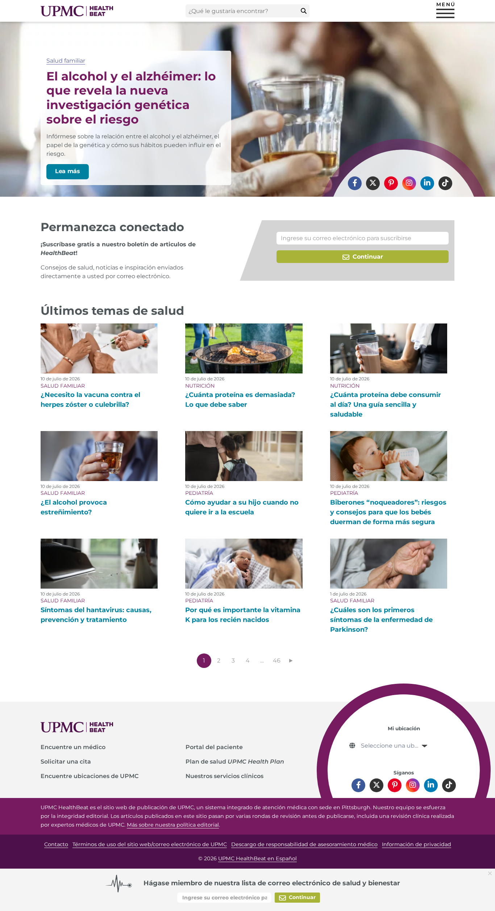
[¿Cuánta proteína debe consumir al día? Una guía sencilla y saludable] (388, 348)
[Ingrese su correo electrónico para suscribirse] (362, 238)
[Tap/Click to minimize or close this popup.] (491, 873)
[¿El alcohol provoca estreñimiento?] (99, 456)
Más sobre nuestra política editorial (173, 825)
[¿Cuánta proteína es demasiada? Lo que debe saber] (243, 348)
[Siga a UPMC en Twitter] (373, 183)
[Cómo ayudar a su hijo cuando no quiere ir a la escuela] (243, 456)
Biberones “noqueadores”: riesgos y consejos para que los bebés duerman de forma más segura (388, 512)
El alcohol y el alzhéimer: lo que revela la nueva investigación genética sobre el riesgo (131, 97)
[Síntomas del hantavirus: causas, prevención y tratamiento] (99, 564)
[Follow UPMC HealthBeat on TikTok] (445, 183)
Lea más (67, 171)
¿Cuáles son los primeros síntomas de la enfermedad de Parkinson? (381, 620)
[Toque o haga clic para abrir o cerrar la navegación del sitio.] (445, 13)
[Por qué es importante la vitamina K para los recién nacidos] (243, 564)
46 (276, 660)
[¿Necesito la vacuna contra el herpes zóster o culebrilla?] (99, 348)
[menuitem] (355, 183)
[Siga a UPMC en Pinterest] (391, 183)
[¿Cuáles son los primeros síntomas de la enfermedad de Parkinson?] (388, 564)
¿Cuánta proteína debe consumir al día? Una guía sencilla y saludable (385, 404)
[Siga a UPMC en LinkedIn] (427, 183)
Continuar (367, 256)
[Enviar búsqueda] (303, 10)
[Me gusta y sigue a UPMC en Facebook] (355, 183)
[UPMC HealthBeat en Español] (77, 11)
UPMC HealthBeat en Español (257, 858)
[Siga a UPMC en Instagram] (409, 183)
